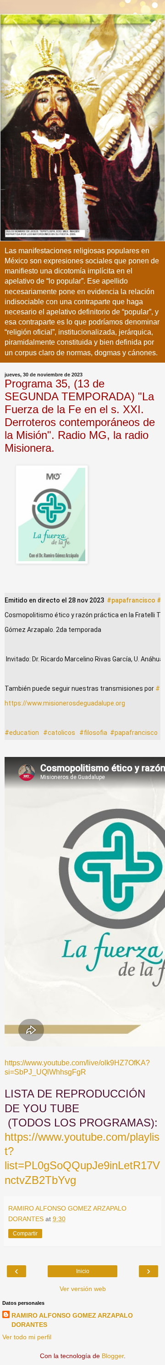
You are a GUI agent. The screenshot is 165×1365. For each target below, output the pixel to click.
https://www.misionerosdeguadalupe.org (65, 703)
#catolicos (59, 732)
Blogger (113, 1355)
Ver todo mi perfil (26, 1337)
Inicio (82, 1271)
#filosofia (93, 732)
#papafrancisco (131, 600)
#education (22, 732)
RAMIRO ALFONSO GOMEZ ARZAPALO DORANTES (72, 1320)
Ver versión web (83, 1288)
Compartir (25, 1233)
